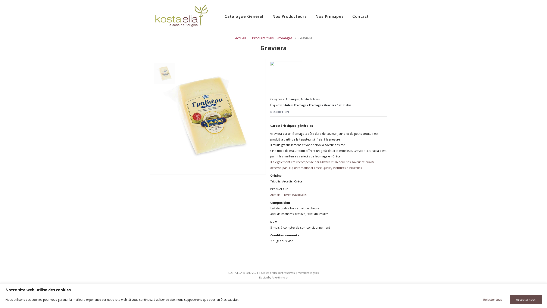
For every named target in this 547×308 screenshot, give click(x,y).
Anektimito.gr (280, 277)
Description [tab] (279, 112)
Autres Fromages (296, 105)
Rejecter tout (492, 300)
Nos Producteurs (289, 16)
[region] (273, 295)
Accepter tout (525, 300)
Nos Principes (329, 16)
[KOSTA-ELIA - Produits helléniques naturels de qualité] (181, 16)
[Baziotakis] (286, 78)
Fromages (293, 99)
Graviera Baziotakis (337, 105)
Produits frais (310, 99)
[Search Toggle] (384, 16)
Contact (360, 16)
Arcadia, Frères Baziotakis (288, 195)
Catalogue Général (244, 16)
